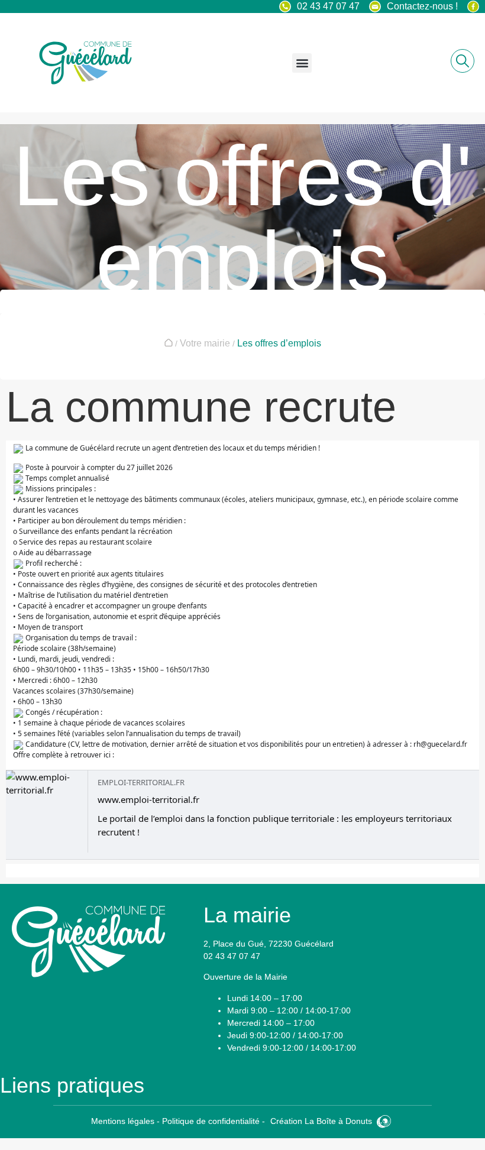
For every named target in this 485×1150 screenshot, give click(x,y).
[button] (302, 63)
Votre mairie (205, 343)
